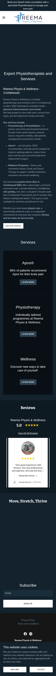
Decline (15, 669)
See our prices (13, 226)
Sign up (28, 604)
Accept (41, 669)
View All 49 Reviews (28, 433)
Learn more (28, 282)
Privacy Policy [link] (28, 620)
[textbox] (28, 593)
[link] (28, 17)
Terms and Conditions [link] (28, 624)
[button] (5, 17)
